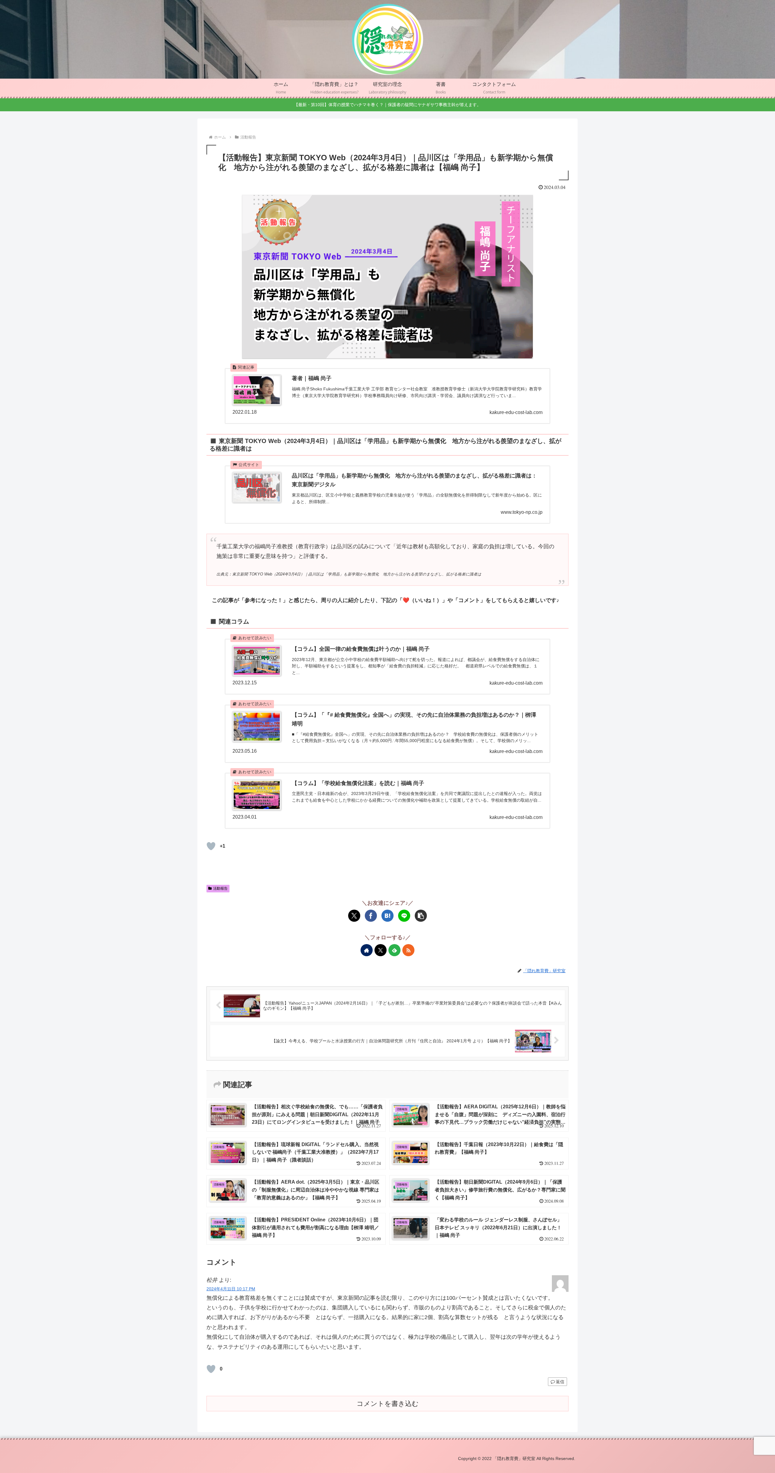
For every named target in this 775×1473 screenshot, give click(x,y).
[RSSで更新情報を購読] (408, 950)
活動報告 (220, 888)
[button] (421, 916)
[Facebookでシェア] (371, 916)
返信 (560, 1381)
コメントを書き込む (388, 1403)
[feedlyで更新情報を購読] (394, 950)
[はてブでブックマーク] (387, 916)
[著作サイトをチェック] (367, 950)
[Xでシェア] (354, 916)
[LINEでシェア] (404, 916)
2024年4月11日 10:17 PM (230, 1288)
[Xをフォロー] (380, 950)
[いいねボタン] (211, 846)
